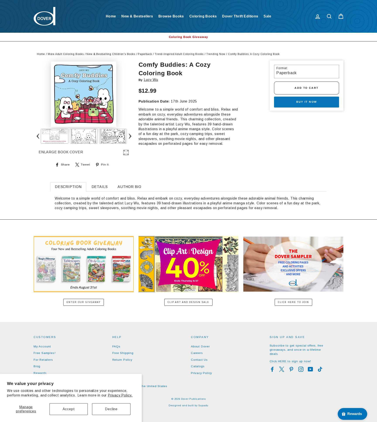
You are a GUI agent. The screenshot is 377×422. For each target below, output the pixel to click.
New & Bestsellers (137, 16)
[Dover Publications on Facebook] (272, 369)
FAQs (116, 346)
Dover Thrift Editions (240, 16)
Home (111, 16)
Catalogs (197, 366)
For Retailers (43, 359)
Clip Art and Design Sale (188, 302)
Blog (37, 366)
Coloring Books (203, 16)
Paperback (145, 54)
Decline (111, 409)
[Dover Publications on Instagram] (300, 369)
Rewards (40, 373)
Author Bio (129, 187)
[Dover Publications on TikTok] (320, 369)
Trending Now (215, 54)
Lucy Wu (151, 80)
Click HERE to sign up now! (290, 361)
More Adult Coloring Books (66, 54)
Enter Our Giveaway (84, 302)
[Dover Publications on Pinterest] (291, 369)
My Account (42, 346)
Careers (197, 353)
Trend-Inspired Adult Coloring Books (179, 54)
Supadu (203, 405)
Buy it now (306, 101)
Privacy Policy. (120, 395)
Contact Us (199, 359)
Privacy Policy (201, 373)
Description (68, 187)
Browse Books (171, 16)
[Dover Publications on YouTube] (310, 369)
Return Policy (122, 359)
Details (100, 187)
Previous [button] (38, 136)
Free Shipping (123, 353)
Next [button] (130, 136)
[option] (188, 37)
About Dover (200, 346)
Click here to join (293, 302)
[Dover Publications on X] (281, 369)
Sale (267, 16)
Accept (69, 409)
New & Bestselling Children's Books (110, 54)
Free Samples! (44, 353)
